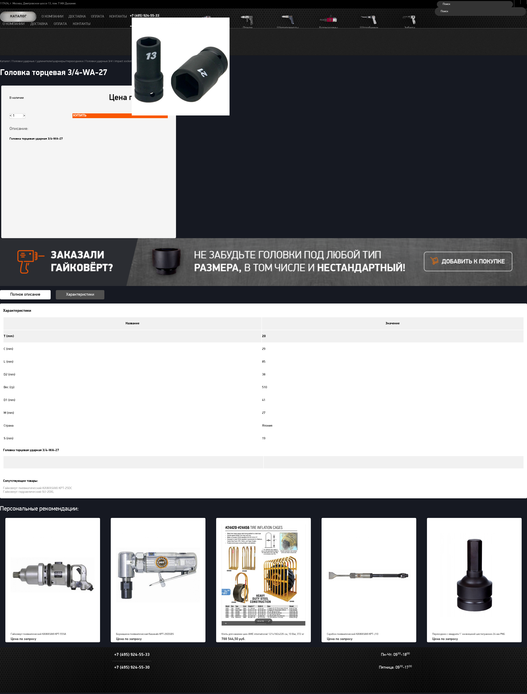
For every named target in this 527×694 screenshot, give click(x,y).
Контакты (81, 24)
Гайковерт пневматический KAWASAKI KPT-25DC (37, 488)
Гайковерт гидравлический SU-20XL (28, 492)
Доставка (39, 24)
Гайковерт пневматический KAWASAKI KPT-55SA (38, 634)
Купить (79, 116)
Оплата (60, 24)
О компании (13, 24)
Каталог (18, 16)
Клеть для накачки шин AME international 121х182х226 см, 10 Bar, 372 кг (263, 634)
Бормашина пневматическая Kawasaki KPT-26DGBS (145, 634)
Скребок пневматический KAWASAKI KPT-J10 (352, 634)
